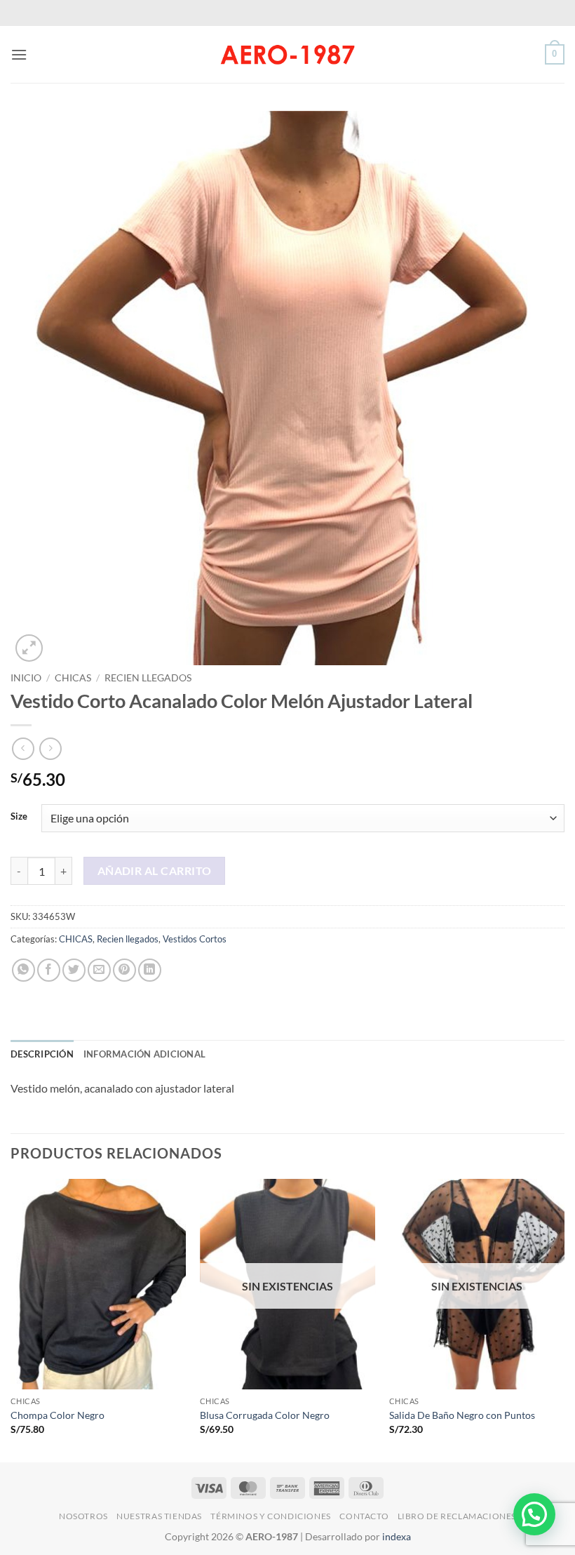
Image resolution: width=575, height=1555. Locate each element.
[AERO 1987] (287, 54)
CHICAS (73, 677)
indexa (396, 1536)
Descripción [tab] (42, 1054)
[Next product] (23, 748)
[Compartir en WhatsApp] (23, 970)
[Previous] (11, 1319)
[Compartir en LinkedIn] (149, 970)
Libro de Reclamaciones (457, 1516)
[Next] (563, 1319)
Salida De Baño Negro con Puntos (462, 1415)
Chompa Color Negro (57, 1415)
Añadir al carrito (154, 871)
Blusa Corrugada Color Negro (265, 1415)
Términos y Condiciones (270, 1516)
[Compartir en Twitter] (74, 970)
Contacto (363, 1516)
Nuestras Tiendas (159, 1516)
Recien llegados (147, 677)
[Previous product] (50, 748)
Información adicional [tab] (144, 1054)
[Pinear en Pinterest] (124, 970)
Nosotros (83, 1516)
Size (19, 817)
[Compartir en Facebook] (48, 970)
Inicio (26, 677)
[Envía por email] (99, 970)
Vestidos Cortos (194, 939)
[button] (19, 54)
